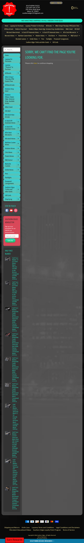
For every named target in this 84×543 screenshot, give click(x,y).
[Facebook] (7, 210)
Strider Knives (35, 39)
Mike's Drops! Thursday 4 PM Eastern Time (67, 26)
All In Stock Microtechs (70, 32)
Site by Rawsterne (42, 537)
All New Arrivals (8, 29)
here (35, 63)
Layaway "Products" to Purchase (35, 26)
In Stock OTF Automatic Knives (31, 32)
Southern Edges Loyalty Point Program (47, 530)
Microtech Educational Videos (20, 530)
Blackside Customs (22, 39)
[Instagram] (16, 210)
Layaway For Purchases (16, 26)
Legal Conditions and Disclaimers (68, 527)
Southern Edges (41, 535)
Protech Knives (64, 36)
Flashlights (49, 39)
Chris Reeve (52, 36)
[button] (42, 541)
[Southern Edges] (9, 9)
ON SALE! (77, 29)
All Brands (50, 26)
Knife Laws (26, 527)
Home (6, 26)
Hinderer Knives (41, 36)
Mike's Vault (69, 29)
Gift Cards (55, 42)
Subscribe (10, 240)
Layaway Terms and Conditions (43, 527)
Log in (52, 3)
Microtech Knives (11, 36)
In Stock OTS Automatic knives (52, 32)
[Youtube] (11, 210)
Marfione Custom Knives (26, 36)
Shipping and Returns (12, 527)
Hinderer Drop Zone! (21, 29)
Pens (42, 39)
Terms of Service (69, 530)
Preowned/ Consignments (61, 39)
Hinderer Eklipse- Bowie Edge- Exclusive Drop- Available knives (46, 29)
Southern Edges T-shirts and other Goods (38, 42)
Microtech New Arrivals (13, 32)
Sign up (59, 3)
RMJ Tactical (75, 36)
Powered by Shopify (42, 538)
